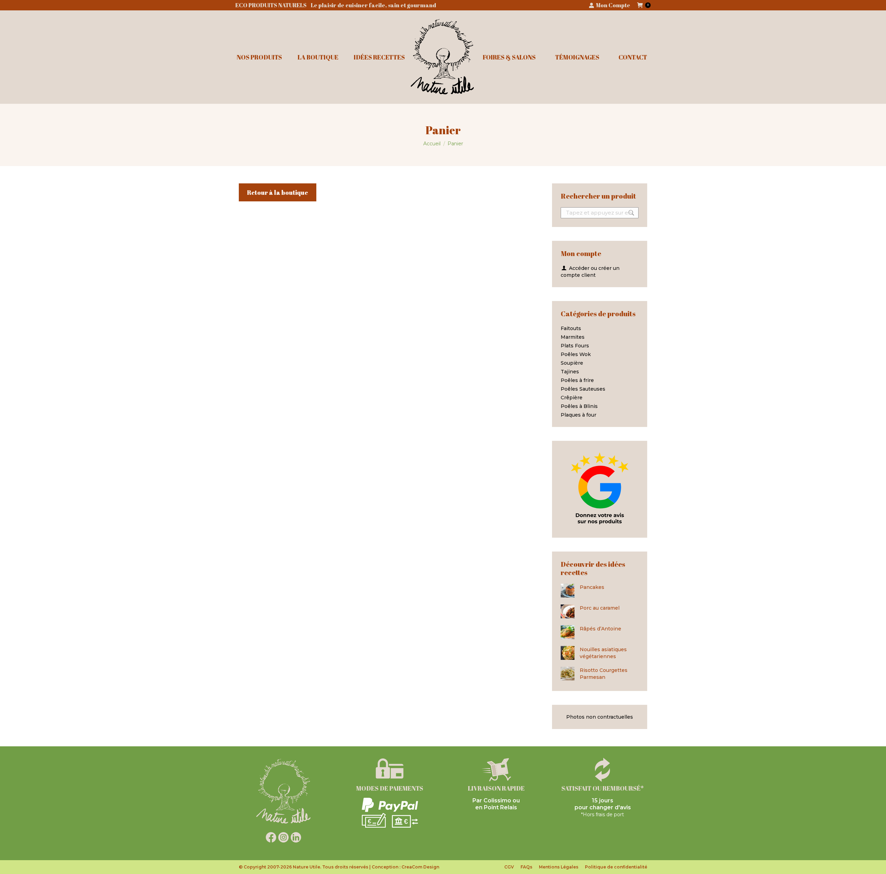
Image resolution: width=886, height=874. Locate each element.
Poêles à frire (577, 380)
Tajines (570, 371)
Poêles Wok (576, 354)
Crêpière (571, 397)
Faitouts (571, 328)
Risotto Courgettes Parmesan (603, 673)
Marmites (573, 337)
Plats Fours (575, 346)
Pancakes (592, 587)
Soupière (572, 363)
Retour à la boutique (277, 192)
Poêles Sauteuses (583, 389)
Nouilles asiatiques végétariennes (603, 652)
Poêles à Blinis (579, 406)
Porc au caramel (600, 608)
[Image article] (568, 591)
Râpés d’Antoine (600, 629)
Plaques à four (578, 415)
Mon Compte (613, 5)
